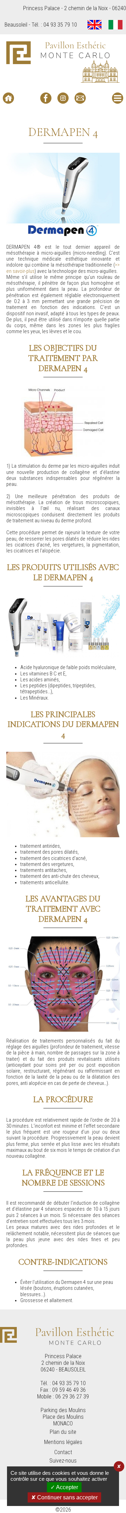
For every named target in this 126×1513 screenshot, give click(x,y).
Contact (63, 1452)
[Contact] (80, 98)
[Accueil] (8, 98)
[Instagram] (63, 98)
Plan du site (63, 1432)
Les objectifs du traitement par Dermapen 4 (63, 358)
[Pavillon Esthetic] (63, 61)
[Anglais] (94, 25)
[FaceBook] (45, 98)
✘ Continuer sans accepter (64, 1497)
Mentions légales (63, 1442)
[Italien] (115, 25)
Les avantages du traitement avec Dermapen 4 (63, 909)
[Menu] (117, 98)
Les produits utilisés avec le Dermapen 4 (63, 572)
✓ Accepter (64, 1487)
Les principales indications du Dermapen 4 (63, 724)
